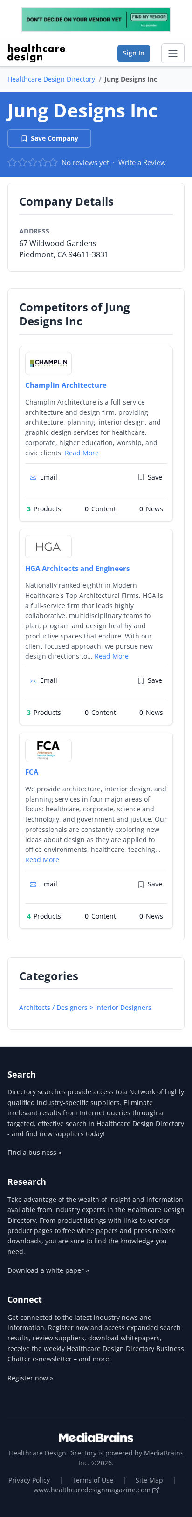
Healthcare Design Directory (51, 79)
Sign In (133, 52)
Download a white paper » (48, 1270)
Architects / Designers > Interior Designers (85, 1007)
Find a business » (34, 1152)
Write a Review (142, 162)
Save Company (54, 138)
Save (155, 477)
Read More (82, 452)
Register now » (30, 1377)
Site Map (149, 1480)
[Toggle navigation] (173, 53)
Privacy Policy (29, 1480)
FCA (31, 771)
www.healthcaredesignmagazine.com (93, 1489)
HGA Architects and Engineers (77, 568)
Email (48, 477)
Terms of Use (92, 1480)
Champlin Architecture (66, 385)
